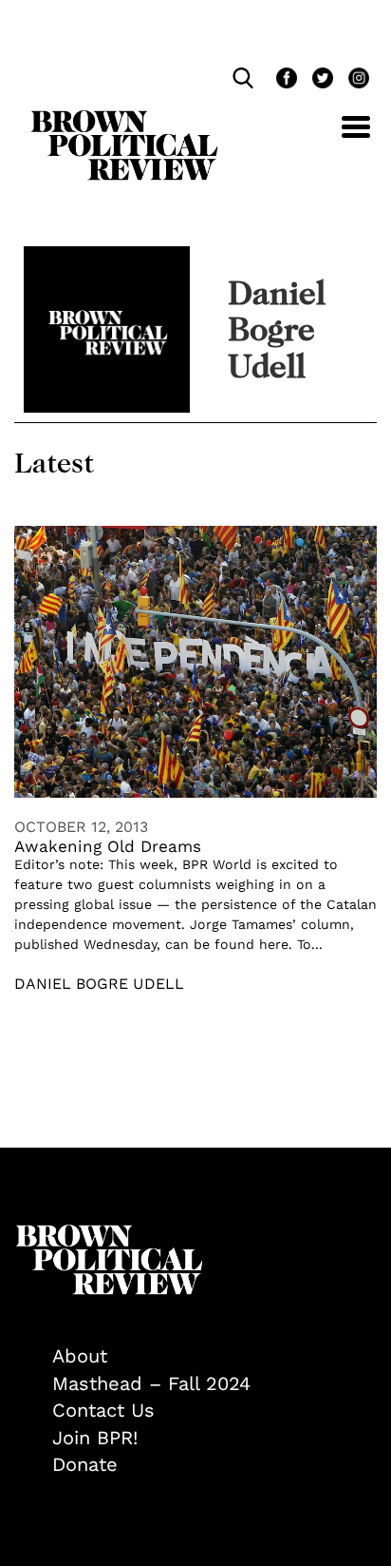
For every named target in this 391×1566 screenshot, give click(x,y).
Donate (85, 1464)
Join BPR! (95, 1437)
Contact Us (103, 1410)
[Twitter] (321, 80)
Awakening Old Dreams (107, 846)
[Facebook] (285, 80)
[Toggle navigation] (341, 137)
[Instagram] (354, 80)
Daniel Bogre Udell (99, 984)
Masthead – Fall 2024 (151, 1383)
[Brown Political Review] (124, 119)
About (79, 1355)
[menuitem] (214, 1356)
